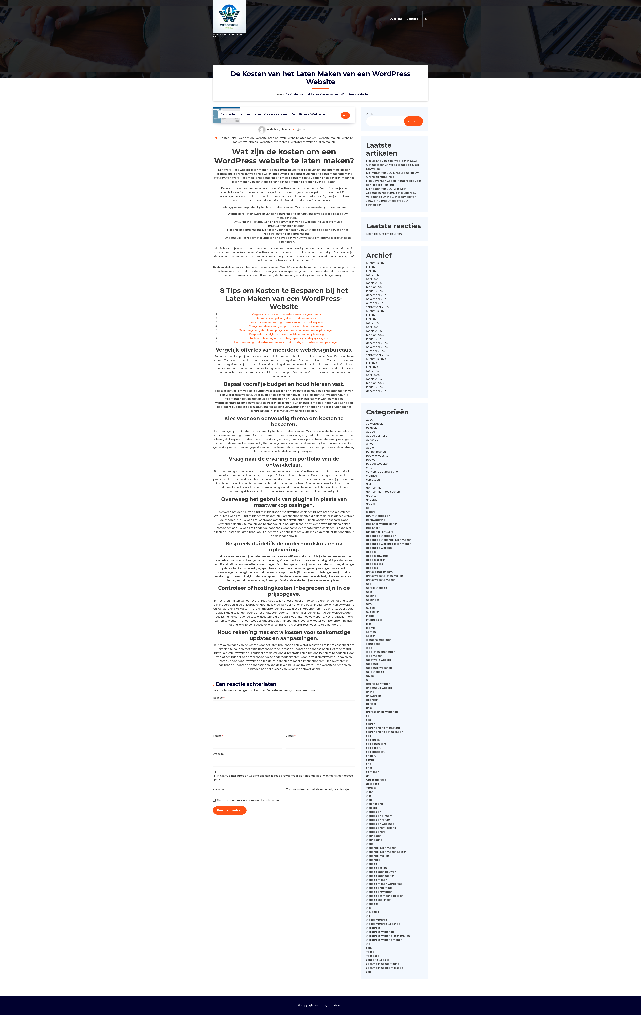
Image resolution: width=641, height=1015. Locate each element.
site (234, 138)
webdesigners (375, 831)
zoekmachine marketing (382, 963)
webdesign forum (378, 819)
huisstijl (371, 607)
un (367, 775)
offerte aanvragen (378, 683)
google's (372, 567)
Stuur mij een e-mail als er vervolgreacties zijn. (319, 789)
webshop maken (377, 855)
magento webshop (379, 667)
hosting (371, 595)
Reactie (219, 697)
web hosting (374, 803)
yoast (370, 951)
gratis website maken (380, 579)
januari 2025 (374, 339)
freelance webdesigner (381, 523)
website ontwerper (379, 891)
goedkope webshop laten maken (388, 543)
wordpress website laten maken (313, 142)
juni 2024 (372, 367)
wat (368, 795)
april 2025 (372, 327)
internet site (374, 619)
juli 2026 (371, 267)
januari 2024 (374, 387)
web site (372, 807)
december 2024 (377, 343)
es (367, 507)
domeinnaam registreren (383, 491)
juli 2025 (371, 315)
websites (266, 142)
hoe (368, 583)
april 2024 (373, 375)
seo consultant (376, 743)
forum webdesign (378, 515)
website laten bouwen (271, 138)
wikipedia (372, 911)
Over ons (395, 18)
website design (376, 867)
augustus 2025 (376, 311)
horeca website (376, 587)
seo (368, 735)
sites (369, 767)
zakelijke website (377, 959)
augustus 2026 (376, 263)
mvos (370, 675)
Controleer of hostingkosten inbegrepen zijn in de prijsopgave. (287, 338)
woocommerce (376, 919)
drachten (372, 495)
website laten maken (302, 138)
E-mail (291, 735)
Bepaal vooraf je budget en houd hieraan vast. (286, 318)
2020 (369, 419)
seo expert (373, 747)
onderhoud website (379, 687)
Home (277, 94)
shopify (371, 755)
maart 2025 (374, 331)
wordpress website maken (384, 939)
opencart (372, 699)
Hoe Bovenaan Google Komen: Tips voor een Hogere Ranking (393, 182)
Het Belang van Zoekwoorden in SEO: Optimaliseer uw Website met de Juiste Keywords (393, 164)
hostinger (372, 599)
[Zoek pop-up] (426, 19)
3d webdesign (375, 423)
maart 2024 (374, 379)
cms (369, 467)
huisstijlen (373, 611)
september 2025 (377, 307)
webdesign (246, 138)
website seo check (378, 899)
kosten (224, 138)
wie (368, 907)
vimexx (371, 787)
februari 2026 (375, 287)
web (369, 799)
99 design (372, 427)
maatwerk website (379, 659)
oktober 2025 (375, 303)
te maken (372, 771)
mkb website (375, 671)
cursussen (373, 479)
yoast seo (372, 955)
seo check (373, 739)
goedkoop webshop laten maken (388, 539)
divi (368, 483)
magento (372, 663)
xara (369, 947)
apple (370, 447)
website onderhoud (379, 887)
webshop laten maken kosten (386, 851)
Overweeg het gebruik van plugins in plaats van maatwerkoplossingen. (287, 330)
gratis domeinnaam (379, 571)
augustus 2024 (376, 359)
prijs (369, 707)
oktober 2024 (375, 351)
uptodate (372, 783)
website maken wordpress (384, 883)
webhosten (373, 835)
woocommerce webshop (383, 923)
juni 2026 (372, 271)
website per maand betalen (384, 895)
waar (369, 791)
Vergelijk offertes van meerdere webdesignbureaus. (287, 314)
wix (368, 915)
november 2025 (376, 299)
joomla (371, 627)
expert (370, 511)
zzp (368, 971)
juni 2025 (372, 319)
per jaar (371, 703)
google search (375, 559)
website (371, 863)
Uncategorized (376, 779)
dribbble (371, 499)
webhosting (374, 839)
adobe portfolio (376, 435)
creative (371, 475)
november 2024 (377, 347)
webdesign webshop (380, 823)
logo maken (374, 655)
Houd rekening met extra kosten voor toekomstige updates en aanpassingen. (287, 342)
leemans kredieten (378, 639)
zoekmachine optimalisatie (384, 967)
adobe (370, 431)
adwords (372, 439)
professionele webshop (382, 711)
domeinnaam (375, 487)
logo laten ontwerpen (380, 651)
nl (367, 679)
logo (369, 647)
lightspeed (373, 643)
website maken (329, 138)
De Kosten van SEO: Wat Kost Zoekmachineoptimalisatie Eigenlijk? (391, 190)
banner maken (376, 451)
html (369, 603)
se (367, 715)
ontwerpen (373, 695)
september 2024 (377, 355)
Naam (218, 735)
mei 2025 (372, 323)
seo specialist (375, 751)
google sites (374, 563)
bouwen (371, 459)
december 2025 (376, 295)
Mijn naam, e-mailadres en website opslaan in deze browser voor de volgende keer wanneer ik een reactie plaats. (283, 777)
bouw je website (377, 455)
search (370, 723)
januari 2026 (374, 291)
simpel (370, 759)
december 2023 (377, 391)
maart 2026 (374, 283)
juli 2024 (371, 363)
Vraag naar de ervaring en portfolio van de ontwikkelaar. (286, 326)
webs (369, 843)
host (369, 591)
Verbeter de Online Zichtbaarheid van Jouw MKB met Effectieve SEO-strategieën (391, 200)
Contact (412, 18)
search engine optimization (384, 731)
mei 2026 (372, 275)
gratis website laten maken (384, 575)
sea (368, 719)
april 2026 (372, 279)
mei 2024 (372, 371)
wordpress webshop (380, 931)
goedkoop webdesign (381, 535)
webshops (373, 859)
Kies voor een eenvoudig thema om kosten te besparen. (287, 322)
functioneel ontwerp (379, 531)
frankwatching (375, 519)
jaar (368, 623)
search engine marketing (383, 727)
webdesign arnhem (379, 815)
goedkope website (379, 547)
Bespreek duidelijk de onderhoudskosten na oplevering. (286, 334)
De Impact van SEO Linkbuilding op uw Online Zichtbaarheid (392, 174)
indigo (370, 615)
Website (218, 753)
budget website (377, 463)
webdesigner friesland (381, 827)
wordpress (281, 142)
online (370, 691)
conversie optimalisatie (382, 471)
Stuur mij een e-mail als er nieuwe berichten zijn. (247, 800)
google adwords (377, 555)
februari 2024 (375, 383)
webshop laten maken (381, 847)
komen (371, 631)
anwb (370, 443)
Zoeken (371, 114)
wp (368, 943)
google (371, 551)
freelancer (373, 527)
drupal (370, 503)
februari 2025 (375, 335)
